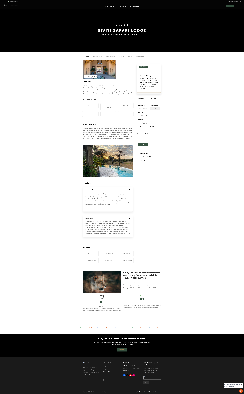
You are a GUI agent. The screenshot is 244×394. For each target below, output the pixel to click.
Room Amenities (97, 56)
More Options (140, 56)
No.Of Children (154, 127)
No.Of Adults (141, 127)
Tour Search (106, 371)
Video (95, 76)
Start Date (140, 112)
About (112, 6)
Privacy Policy (147, 392)
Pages (105, 369)
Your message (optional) (144, 134)
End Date (140, 119)
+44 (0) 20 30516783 (13, 1)
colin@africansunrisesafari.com (234, 1)
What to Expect (110, 56)
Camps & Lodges (134, 6)
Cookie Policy (156, 392)
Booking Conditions (137, 392)
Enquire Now (230, 5)
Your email (153, 98)
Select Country (154, 105)
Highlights (121, 56)
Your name (141, 98)
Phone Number (142, 105)
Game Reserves (122, 6)
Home (106, 6)
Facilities (130, 56)
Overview (87, 56)
